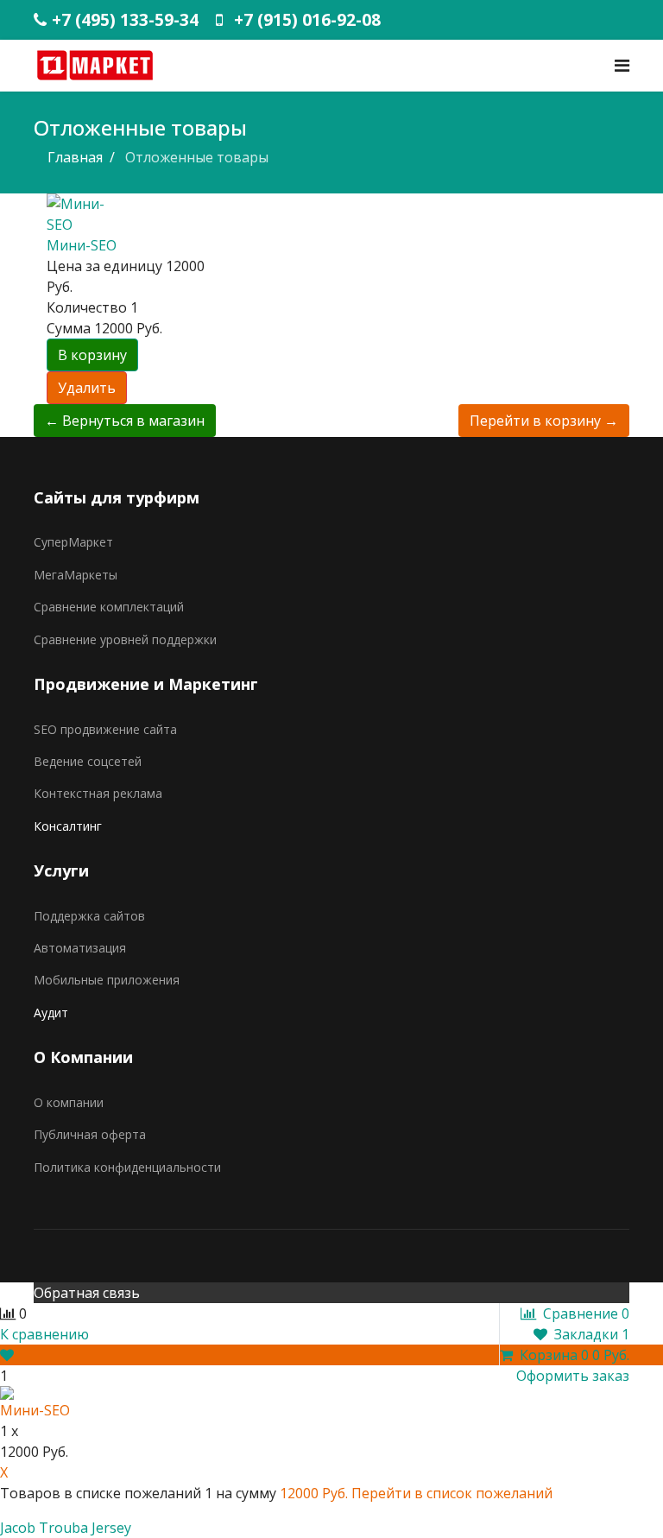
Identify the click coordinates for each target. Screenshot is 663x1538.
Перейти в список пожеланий (451, 1493)
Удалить (87, 387)
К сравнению (44, 1334)
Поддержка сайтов (89, 916)
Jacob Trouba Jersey (65, 1527)
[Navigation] (622, 66)
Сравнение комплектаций (109, 606)
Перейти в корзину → (544, 420)
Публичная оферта (90, 1134)
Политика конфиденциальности (127, 1167)
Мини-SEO (82, 245)
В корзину (92, 354)
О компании (69, 1102)
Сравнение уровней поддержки (125, 639)
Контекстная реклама (98, 793)
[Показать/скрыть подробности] (7, 1354)
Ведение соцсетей (88, 761)
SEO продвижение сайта (105, 729)
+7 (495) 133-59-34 (125, 19)
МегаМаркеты (75, 574)
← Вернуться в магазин (125, 420)
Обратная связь (87, 1292)
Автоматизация (80, 948)
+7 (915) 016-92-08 (307, 19)
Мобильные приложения (107, 980)
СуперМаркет (73, 542)
